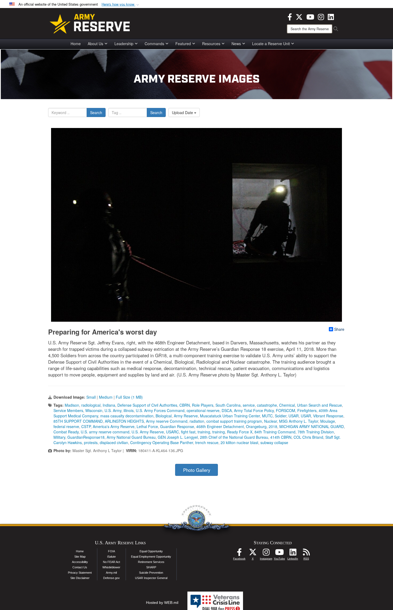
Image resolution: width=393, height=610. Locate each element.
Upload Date (183, 112)
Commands (154, 43)
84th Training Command (275, 431)
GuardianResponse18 (86, 437)
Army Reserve (186, 415)
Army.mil (111, 572)
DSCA (227, 410)
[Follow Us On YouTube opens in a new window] (279, 553)
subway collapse (274, 442)
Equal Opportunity (151, 551)
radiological (91, 405)
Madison (72, 405)
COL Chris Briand (308, 437)
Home (76, 43)
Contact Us (79, 567)
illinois (129, 410)
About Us (95, 43)
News (236, 43)
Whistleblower (111, 567)
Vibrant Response (328, 415)
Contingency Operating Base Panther (161, 442)
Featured (183, 43)
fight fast (188, 431)
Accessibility (80, 562)
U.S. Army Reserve (148, 431)
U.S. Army (113, 410)
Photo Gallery (196, 470)
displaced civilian (114, 442)
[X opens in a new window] (299, 16)
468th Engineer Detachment (220, 426)
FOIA (111, 551)
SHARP (151, 567)
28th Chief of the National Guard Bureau (234, 437)
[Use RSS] (306, 553)
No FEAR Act (111, 562)
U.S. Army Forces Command (160, 410)
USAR (293, 415)
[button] (121, 4)
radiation (197, 421)
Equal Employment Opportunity (151, 556)
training (204, 431)
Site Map (80, 556)
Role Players (202, 405)
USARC (172, 431)
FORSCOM (285, 410)
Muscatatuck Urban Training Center (230, 415)
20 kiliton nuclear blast (239, 442)
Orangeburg (256, 426)
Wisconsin (93, 410)
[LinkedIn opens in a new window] (331, 16)
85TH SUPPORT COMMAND (78, 421)
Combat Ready (66, 431)
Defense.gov (111, 578)
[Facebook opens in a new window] (290, 16)
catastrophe (267, 405)
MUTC (267, 415)
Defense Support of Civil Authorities (147, 405)
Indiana (109, 405)
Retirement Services (151, 562)
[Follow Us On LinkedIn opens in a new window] (292, 553)
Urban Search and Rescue (319, 405)
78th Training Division (316, 431)
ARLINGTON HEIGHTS (124, 421)
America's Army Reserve (113, 426)
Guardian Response (177, 426)
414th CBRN (280, 437)
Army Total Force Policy (254, 410)
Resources (211, 43)
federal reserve (66, 426)
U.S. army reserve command (105, 431)
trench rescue (206, 442)
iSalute (111, 556)
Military (59, 437)
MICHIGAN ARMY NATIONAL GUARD (311, 426)
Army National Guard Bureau (131, 437)
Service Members (68, 410)
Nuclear (270, 421)
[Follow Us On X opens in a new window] (252, 553)
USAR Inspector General (151, 578)
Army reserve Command (166, 421)
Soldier (280, 415)
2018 (273, 426)
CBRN (184, 405)
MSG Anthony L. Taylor (298, 421)
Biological (164, 415)
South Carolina (228, 405)
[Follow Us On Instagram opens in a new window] (266, 553)
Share (339, 329)
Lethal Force (147, 426)
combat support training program (234, 421)
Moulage (327, 421)
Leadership (123, 43)
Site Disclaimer (80, 578)
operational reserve (203, 410)
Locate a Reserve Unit (271, 43)
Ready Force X (239, 431)
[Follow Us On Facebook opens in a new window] (239, 553)
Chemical (287, 405)
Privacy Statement (80, 572)
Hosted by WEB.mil (162, 602)
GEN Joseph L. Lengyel (178, 437)
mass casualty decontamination (126, 415)
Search (96, 112)
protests (91, 442)
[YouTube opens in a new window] (310, 16)
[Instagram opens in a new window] (321, 16)
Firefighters (307, 410)
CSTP (86, 426)
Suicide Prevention (151, 572)
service (249, 405)
